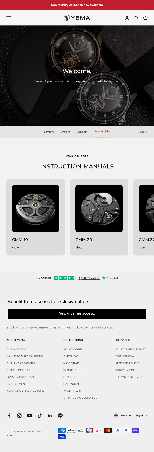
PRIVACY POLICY (127, 370)
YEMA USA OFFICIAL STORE (25, 390)
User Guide (102, 131)
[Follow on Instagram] (19, 415)
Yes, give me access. (77, 313)
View (15, 247)
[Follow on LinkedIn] (50, 415)
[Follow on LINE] (60, 415)
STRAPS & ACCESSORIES (80, 397)
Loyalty (49, 132)
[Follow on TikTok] (40, 415)
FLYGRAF (69, 377)
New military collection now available (77, 5)
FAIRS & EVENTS (17, 384)
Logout (143, 132)
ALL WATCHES (73, 349)
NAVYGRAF (71, 363)
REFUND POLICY (127, 363)
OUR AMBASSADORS (20, 363)
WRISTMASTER (73, 370)
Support (82, 132)
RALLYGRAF (71, 384)
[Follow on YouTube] (29, 415)
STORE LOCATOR (18, 370)
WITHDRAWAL (126, 356)
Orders (65, 132)
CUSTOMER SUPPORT (131, 349)
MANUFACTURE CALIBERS (24, 356)
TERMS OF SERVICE (129, 377)
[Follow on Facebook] (9, 415)
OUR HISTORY (16, 349)
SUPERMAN (71, 356)
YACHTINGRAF (73, 390)
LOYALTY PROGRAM (20, 377)
